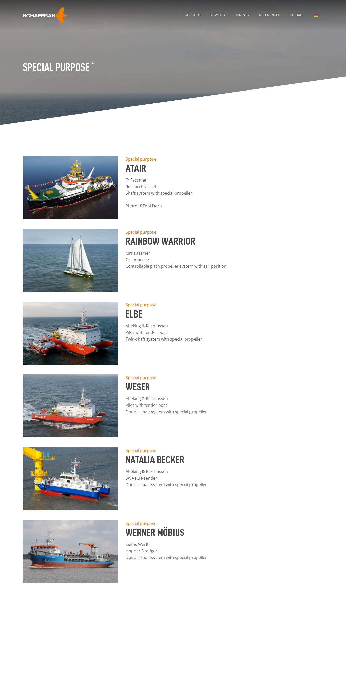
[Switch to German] (316, 15)
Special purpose (141, 159)
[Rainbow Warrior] (70, 290)
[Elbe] (70, 363)
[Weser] (70, 436)
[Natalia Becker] (70, 508)
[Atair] (70, 217)
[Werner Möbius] (70, 581)
